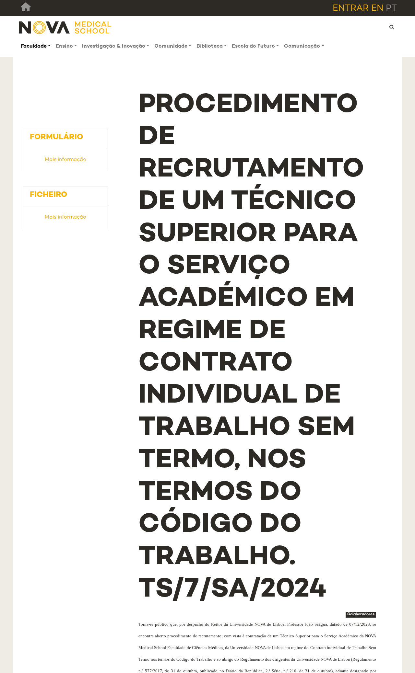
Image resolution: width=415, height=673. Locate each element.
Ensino (64, 46)
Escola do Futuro (253, 46)
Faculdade (34, 46)
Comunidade (170, 46)
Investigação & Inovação (113, 46)
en (377, 8)
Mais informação (65, 160)
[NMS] (65, 27)
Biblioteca (209, 46)
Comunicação (302, 46)
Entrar (351, 8)
